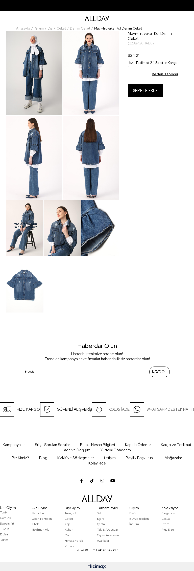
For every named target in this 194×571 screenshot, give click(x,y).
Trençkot (70, 513)
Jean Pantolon (42, 519)
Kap (67, 524)
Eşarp (100, 519)
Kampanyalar (14, 444)
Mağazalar (173, 457)
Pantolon (38, 513)
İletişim (110, 457)
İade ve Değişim (76, 450)
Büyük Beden (139, 519)
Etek (35, 524)
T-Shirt (4, 529)
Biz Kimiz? (20, 457)
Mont (68, 535)
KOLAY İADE (119, 409)
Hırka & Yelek (74, 541)
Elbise (4, 534)
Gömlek (5, 518)
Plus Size (168, 530)
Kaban (69, 530)
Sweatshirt (7, 524)
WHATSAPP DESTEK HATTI (170, 409)
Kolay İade (97, 463)
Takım (4, 540)
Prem (165, 524)
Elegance (168, 513)
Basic (133, 513)
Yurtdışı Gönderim (116, 450)
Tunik (3, 512)
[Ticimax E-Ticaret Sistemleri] (97, 567)
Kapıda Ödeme (138, 444)
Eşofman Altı (41, 530)
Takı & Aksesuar (107, 530)
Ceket (69, 519)
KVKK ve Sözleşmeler (75, 457)
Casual (166, 519)
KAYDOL (159, 371)
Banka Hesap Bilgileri (97, 444)
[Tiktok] (91, 480)
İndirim (134, 524)
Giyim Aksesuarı (108, 535)
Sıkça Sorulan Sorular (52, 444)
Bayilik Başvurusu (140, 457)
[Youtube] (112, 480)
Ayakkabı (103, 541)
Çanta (101, 524)
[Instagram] (102, 480)
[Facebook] (81, 480)
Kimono (70, 546)
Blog (43, 457)
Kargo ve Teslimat (176, 444)
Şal (99, 513)
